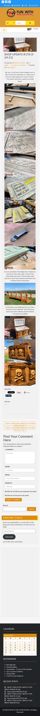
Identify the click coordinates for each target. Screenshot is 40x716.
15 (34, 645)
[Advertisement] (12, 582)
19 (20, 647)
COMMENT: (9, 449)
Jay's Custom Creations (14, 671)
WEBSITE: (8, 483)
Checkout (34, 5)
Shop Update (10, 67)
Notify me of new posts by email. (17, 495)
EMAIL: (7, 475)
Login (8, 5)
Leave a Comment (19, 65)
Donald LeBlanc (11, 667)
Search (5, 505)
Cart (25, 5)
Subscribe (9, 537)
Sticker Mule (10, 674)
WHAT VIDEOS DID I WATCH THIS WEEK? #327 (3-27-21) (21, 429)
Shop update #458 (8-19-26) (17, 692)
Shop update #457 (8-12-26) (17, 698)
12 (20, 645)
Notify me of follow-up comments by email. (21, 491)
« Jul (4, 654)
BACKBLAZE (11, 665)
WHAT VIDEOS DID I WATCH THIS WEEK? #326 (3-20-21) (21, 424)
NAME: (7, 467)
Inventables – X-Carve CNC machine (19, 669)
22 (34, 647)
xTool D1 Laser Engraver (14, 676)
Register (17, 5)
